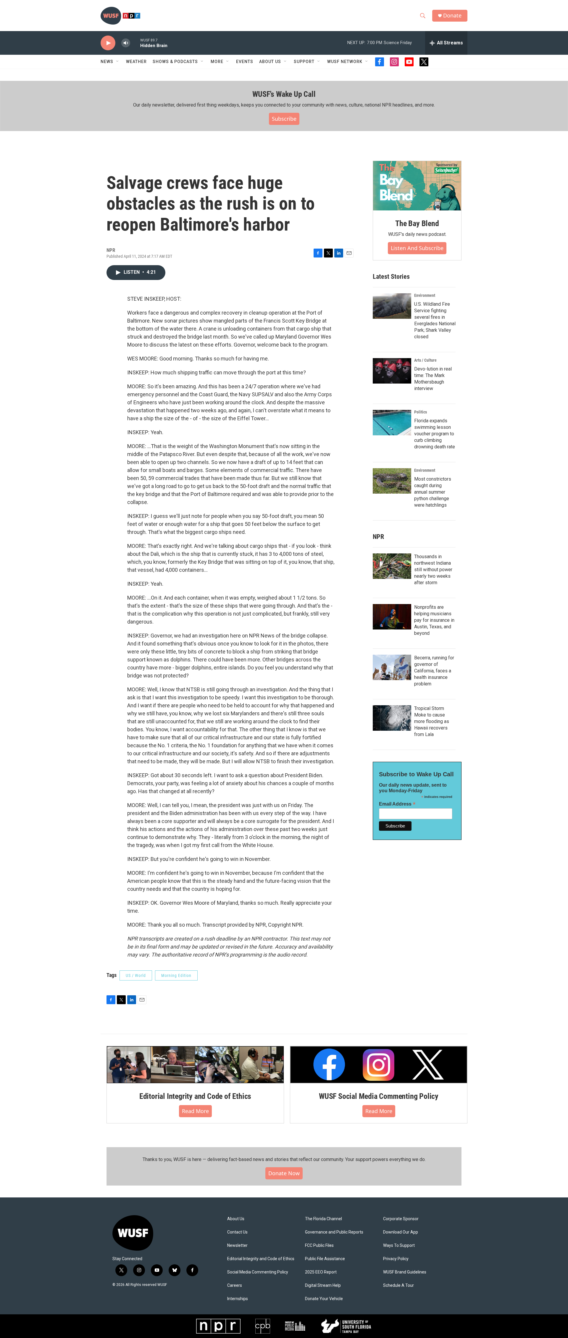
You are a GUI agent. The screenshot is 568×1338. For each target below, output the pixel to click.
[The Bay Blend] (417, 186)
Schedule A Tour (398, 1285)
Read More (195, 1111)
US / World (136, 975)
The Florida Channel (323, 1219)
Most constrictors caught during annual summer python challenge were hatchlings (432, 492)
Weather (136, 61)
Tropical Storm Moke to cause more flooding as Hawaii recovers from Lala (431, 721)
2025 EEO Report (321, 1272)
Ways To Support (399, 1245)
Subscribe (284, 118)
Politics (420, 412)
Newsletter (237, 1245)
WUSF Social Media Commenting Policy (378, 1096)
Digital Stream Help (323, 1285)
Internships (237, 1299)
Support (304, 61)
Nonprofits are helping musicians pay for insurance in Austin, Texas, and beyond (434, 620)
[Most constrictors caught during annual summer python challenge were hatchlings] (392, 481)
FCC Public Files (319, 1245)
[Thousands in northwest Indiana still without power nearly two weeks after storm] (392, 566)
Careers (234, 1285)
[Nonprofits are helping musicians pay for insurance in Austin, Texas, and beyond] (392, 616)
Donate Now (284, 1173)
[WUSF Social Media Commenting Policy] (378, 1064)
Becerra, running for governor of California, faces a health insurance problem (434, 671)
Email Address (397, 804)
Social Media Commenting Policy (257, 1272)
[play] (108, 43)
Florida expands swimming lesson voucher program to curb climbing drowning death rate (434, 434)
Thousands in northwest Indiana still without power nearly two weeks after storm (433, 569)
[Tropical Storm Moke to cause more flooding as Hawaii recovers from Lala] (392, 718)
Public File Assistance (325, 1259)
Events (244, 61)
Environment (424, 295)
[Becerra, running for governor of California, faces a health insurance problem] (392, 667)
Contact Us (237, 1232)
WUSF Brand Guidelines (404, 1272)
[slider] (135, 43)
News (107, 61)
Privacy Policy (396, 1259)
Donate (452, 15)
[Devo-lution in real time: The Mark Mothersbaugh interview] (392, 371)
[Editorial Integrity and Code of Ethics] (195, 1064)
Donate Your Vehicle (324, 1299)
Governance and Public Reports (334, 1232)
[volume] (126, 43)
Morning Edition (176, 975)
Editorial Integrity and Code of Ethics (195, 1096)
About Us (235, 1219)
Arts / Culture (425, 360)
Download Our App (400, 1232)
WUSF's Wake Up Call (283, 94)
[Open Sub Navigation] (117, 61)
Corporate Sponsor (401, 1219)
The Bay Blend (417, 223)
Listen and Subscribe (417, 248)
